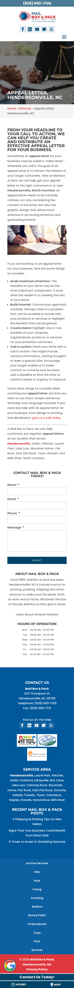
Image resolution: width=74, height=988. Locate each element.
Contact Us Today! (37, 977)
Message (15, 528)
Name (13, 485)
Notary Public (37, 915)
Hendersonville (18, 444)
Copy (37, 933)
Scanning (37, 898)
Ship (37, 872)
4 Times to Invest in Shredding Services (37, 842)
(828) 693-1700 (37, 3)
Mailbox (37, 906)
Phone (13, 513)
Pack (37, 880)
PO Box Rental (37, 924)
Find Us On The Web (37, 720)
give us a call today (46, 418)
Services (37, 950)
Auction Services (37, 863)
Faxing (37, 889)
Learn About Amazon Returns (37, 614)
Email (13, 499)
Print (37, 941)
